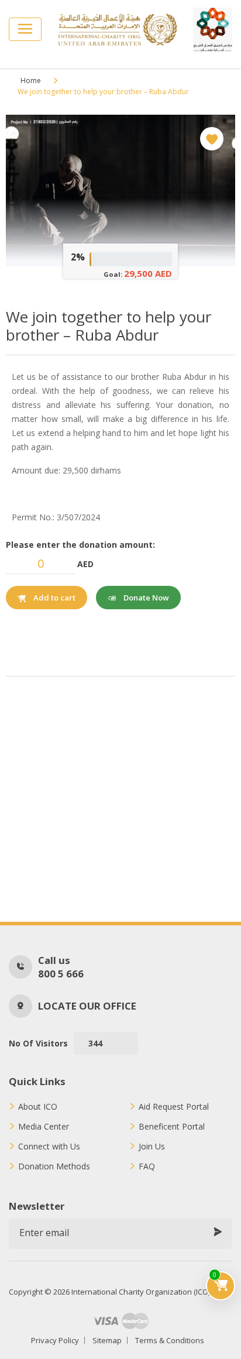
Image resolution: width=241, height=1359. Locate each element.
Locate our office (87, 1006)
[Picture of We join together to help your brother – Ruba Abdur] (120, 190)
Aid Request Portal (174, 1107)
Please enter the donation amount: (80, 544)
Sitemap (107, 1340)
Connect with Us (49, 1146)
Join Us (152, 1146)
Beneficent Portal (172, 1127)
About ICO (37, 1107)
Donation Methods (54, 1166)
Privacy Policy (55, 1340)
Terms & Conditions (169, 1340)
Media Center (43, 1127)
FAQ (147, 1166)
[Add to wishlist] (211, 138)
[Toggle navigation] (25, 29)
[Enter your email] (217, 1233)
